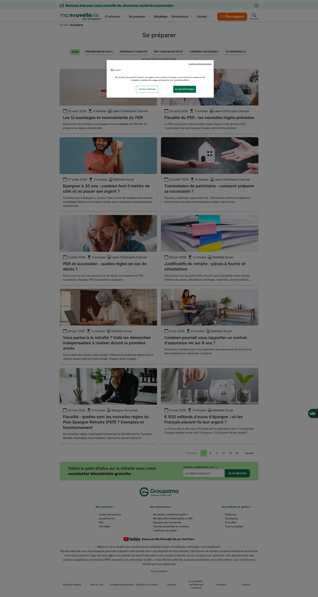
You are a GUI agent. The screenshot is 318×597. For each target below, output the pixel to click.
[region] (160, 79)
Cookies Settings (147, 89)
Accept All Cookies (184, 89)
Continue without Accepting (200, 64)
